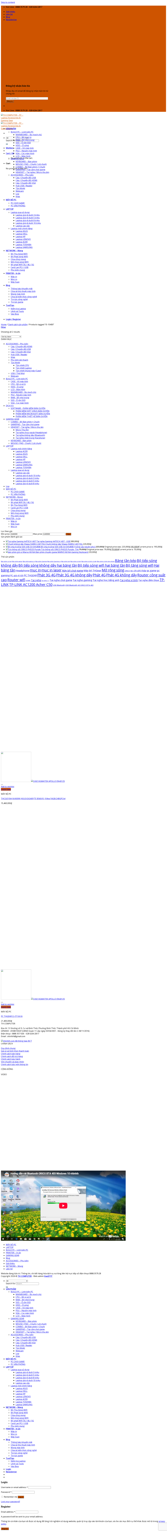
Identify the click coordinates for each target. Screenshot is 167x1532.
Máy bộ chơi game (72, 570)
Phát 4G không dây (121, 575)
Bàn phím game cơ (29, 561)
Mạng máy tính (18, 294)
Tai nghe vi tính (129, 580)
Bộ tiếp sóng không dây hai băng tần (47, 565)
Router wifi (16, 579)
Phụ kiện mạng (18, 270)
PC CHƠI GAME (18, 203)
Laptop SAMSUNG (24, 247)
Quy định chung (8, 1048)
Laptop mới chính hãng (22, 228)
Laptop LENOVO (23, 239)
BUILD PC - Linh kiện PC (17, 378)
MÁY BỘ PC (11, 199)
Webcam (20, 191)
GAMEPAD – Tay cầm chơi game (30, 169)
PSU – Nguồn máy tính (26, 150)
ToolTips (10, 305)
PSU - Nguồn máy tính (21, 395)
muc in (35, 570)
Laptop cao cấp (23, 225)
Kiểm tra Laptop (18, 308)
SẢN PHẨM (11, 128)
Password (6, 1492)
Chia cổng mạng (18, 259)
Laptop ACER (22, 242)
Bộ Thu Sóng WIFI (19, 254)
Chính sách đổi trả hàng (12, 1056)
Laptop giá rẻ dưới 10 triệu (28, 223)
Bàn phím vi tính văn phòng (105, 561)
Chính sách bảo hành (10, 1059)
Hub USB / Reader (24, 185)
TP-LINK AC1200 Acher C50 (30, 584)
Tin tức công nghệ (19, 299)
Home (3, 324)
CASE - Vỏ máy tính (19, 381)
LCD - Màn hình (18, 389)
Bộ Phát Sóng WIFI (19, 256)
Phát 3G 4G (46, 575)
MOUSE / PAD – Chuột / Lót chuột (31, 164)
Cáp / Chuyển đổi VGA (26, 183)
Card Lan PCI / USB (19, 267)
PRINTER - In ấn (13, 518)
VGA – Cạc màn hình (25, 153)
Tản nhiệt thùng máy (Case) (28, 370)
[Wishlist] (2, 784)
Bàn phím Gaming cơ (54, 561)
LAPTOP (10, 209)
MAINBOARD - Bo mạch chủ (23, 392)
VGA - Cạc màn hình (20, 403)
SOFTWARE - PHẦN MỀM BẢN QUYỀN (28, 408)
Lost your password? (10, 1501)
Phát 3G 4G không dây (74, 575)
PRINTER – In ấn (13, 273)
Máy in (14, 276)
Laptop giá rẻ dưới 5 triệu (28, 217)
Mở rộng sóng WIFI (20, 262)
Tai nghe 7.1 (45, 580)
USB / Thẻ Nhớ (18, 373)
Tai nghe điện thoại (148, 580)
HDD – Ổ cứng (22, 145)
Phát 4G (99, 575)
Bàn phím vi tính (75, 561)
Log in (21, 1497)
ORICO (127, 571)
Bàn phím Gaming (41, 561)
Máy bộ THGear (92, 570)
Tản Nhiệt (20, 188)
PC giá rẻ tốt (16, 575)
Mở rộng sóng (113, 570)
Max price (37, 534)
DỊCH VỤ (10, 405)
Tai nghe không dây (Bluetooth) (30, 435)
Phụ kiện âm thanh (19, 360)
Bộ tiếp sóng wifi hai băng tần (101, 565)
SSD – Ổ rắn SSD (23, 142)
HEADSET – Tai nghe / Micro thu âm (32, 172)
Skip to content (8, 2)
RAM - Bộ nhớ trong (20, 397)
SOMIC (28, 580)
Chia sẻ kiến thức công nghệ (24, 296)
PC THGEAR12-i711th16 (11, 1016)
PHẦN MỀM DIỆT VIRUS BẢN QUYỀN (32, 411)
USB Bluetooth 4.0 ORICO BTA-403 (79, 585)
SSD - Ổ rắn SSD (18, 400)
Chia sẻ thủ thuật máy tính (23, 291)
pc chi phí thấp (138, 570)
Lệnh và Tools (17, 311)
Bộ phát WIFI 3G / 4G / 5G (22, 264)
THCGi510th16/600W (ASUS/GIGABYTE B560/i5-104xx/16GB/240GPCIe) (33, 798)
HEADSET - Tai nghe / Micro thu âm (27, 427)
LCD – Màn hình (23, 156)
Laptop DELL (22, 234)
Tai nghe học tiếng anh (106, 580)
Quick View (6, 789)
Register (5, 1529)
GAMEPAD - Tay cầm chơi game (25, 424)
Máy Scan (15, 282)
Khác (18, 196)
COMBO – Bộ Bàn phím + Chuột (30, 167)
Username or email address (14, 1487)
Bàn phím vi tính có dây (88, 561)
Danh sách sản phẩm (17, 324)
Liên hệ (9, 14)
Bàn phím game (17, 561)
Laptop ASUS (22, 231)
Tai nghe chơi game (61, 580)
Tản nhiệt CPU (22, 365)
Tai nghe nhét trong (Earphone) (30, 438)
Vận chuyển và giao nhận (12, 1061)
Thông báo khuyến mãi (22, 288)
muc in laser (51, 570)
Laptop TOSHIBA (23, 244)
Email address (8, 1511)
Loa (17, 193)
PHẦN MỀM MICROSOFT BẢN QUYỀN (33, 413)
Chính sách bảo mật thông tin (14, 1064)
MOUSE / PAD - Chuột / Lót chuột (26, 443)
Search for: (11, 140)
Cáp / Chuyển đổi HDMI (26, 180)
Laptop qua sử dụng (20, 212)
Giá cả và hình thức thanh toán (15, 1051)
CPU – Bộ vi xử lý (23, 137)
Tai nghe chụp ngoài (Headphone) (31, 432)
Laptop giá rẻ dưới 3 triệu (28, 215)
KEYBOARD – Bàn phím (26, 161)
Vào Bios (15, 314)
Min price (5, 534)
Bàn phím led (65, 561)
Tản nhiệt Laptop (24, 368)
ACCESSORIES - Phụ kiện (17, 343)
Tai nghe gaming (82, 580)
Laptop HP (20, 236)
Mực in (14, 279)
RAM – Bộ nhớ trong (25, 140)
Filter (68, 534)
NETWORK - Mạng (14, 497)
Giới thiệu (10, 11)
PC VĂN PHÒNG (18, 205)
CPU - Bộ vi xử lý (18, 384)
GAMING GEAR (17, 158)
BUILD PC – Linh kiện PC (22, 132)
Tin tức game (17, 302)
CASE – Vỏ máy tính (25, 148)
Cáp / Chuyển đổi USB (26, 177)
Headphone (22, 570)
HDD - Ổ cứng (17, 386)
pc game (151, 570)
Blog (8, 17)
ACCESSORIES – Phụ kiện (22, 175)
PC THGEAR (30, 575)
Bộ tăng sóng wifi (139, 565)
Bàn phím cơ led (6, 561)
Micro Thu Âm (22, 429)
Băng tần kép (125, 560)
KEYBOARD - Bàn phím (21, 440)
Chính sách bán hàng (10, 1053)
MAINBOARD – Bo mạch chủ (29, 134)
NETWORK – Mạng (14, 250)
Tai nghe (36, 580)
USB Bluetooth (59, 585)
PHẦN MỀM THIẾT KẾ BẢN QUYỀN (31, 416)
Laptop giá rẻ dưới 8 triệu (28, 220)
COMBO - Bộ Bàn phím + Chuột (25, 421)
